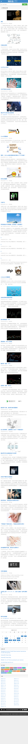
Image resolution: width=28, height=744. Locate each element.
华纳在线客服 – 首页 (7, 714)
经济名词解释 (4, 179)
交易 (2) (24, 669)
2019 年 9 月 (16, 688)
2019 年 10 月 (3, 688)
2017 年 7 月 (16, 701)
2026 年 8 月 (3, 678)
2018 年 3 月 (3, 698)
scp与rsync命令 (5, 67)
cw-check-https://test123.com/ (7, 662)
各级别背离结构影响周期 (6, 297)
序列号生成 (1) (3, 672)
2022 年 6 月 (3, 681)
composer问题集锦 (5, 277)
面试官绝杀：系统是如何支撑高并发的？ (10, 500)
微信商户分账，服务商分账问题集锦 (9, 407)
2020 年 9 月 (16, 685)
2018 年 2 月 (16, 698)
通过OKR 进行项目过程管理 (7, 112)
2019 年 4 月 (3, 693)
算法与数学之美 (6, 618)
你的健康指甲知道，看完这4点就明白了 (10, 547)
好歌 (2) (10, 671)
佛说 (2, 21)
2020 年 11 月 (3, 685)
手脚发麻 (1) (23, 671)
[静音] (22, 709)
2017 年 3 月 (3, 703)
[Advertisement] (14, 730)
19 (10, 640)
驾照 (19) (3, 667)
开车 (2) (6, 671)
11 (6, 638)
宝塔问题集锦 (4, 571)
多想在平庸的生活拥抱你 (6, 476)
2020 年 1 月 (3, 686)
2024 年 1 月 (16, 678)
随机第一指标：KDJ (5, 363)
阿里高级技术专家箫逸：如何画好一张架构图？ (12, 224)
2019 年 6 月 (3, 691)
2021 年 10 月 (16, 681)
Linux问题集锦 (4, 136)
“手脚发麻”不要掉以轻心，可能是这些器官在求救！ (13, 524)
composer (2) (6, 669)
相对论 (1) (9, 672)
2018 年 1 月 (3, 699)
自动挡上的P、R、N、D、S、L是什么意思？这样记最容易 (14, 592)
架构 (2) (2, 671)
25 (6, 642)
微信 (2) (14, 671)
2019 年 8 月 (3, 690)
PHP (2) (18, 671)
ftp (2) (2, 669)
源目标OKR (5, 114)
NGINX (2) (19, 667)
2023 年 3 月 (16, 680)
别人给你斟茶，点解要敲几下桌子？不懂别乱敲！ (12, 429)
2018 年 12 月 (16, 693)
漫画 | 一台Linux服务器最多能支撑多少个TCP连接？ (13, 155)
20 (14, 640)
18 (6, 640)
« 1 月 (2, 646)
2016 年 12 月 (16, 704)
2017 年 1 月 (3, 704)
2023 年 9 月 (3, 680)
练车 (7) (15, 667)
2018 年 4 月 (16, 696)
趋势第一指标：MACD (6, 385)
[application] (14, 709)
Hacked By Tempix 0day (6, 655)
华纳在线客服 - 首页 (14, 1)
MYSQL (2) (20, 669)
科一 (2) (23, 667)
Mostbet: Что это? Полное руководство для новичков (12, 659)
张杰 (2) (11, 669)
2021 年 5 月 (3, 683)
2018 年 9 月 (16, 695)
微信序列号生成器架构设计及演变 (8, 453)
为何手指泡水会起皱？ (6, 89)
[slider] (25, 709)
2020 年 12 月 (16, 683)
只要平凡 (3, 202)
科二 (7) (11, 667)
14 (18, 638)
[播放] (1, 709)
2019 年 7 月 (16, 690)
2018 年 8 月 (3, 696)
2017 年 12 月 (16, 699)
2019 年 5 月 (16, 691)
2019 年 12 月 (16, 686)
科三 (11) (7, 667)
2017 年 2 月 (16, 703)
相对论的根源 (4, 616)
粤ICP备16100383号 (23, 714)
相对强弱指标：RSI (5, 319)
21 (18, 640)
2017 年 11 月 (3, 701)
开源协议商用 (4, 45)
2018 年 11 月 (3, 695)
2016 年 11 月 (3, 706)
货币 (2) (15, 669)
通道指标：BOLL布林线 (6, 341)
